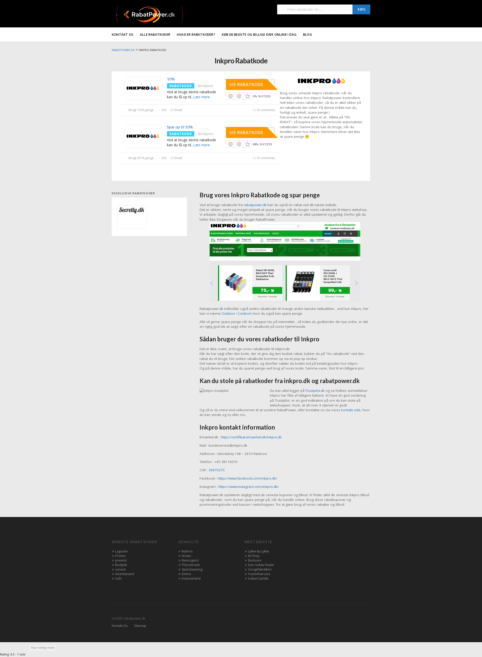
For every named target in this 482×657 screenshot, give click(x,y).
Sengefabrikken (260, 569)
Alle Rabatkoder (155, 34)
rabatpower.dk (255, 205)
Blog (307, 34)
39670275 (217, 470)
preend (121, 560)
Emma (186, 574)
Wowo (186, 556)
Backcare (254, 560)
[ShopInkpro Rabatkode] (321, 80)
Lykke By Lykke (258, 551)
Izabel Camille (258, 578)
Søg (361, 9)
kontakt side (350, 410)
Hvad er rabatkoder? (196, 34)
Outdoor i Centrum (237, 313)
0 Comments (265, 110)
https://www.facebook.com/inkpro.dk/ (247, 478)
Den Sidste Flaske (261, 565)
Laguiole (121, 551)
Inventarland (124, 574)
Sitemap (140, 626)
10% (171, 78)
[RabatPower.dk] (149, 14)
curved (120, 569)
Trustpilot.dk (315, 390)
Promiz (120, 556)
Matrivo (187, 551)
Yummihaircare (259, 574)
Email (178, 110)
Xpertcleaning (192, 569)
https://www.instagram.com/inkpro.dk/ (248, 486)
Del (163, 110)
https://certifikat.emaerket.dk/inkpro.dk (251, 437)
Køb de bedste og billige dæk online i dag (259, 34)
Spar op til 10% (180, 126)
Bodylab (121, 565)
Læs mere (201, 97)
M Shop (254, 556)
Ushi (118, 578)
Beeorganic (190, 560)
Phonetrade (191, 565)
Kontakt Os (122, 34)
